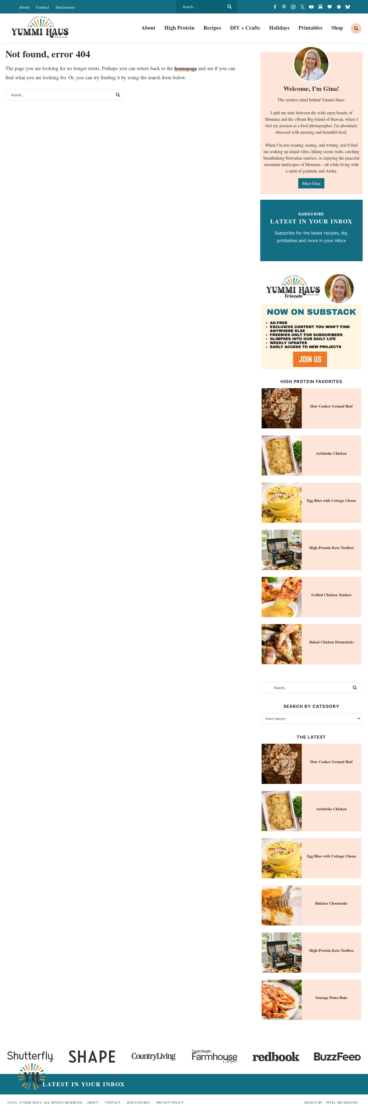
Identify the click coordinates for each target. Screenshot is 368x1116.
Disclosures (65, 7)
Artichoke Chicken (331, 453)
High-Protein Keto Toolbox (331, 547)
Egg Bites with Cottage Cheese (331, 500)
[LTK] (329, 7)
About (24, 7)
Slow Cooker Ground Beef (331, 406)
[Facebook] (275, 7)
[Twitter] (302, 7)
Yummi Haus (40, 27)
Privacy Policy (170, 1102)
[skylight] (339, 7)
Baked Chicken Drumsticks (331, 642)
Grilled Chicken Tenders (331, 595)
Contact (42, 7)
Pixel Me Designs (342, 1102)
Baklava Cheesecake (331, 903)
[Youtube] (311, 7)
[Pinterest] (284, 7)
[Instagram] (293, 7)
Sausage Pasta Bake (331, 997)
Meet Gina (311, 183)
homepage (185, 68)
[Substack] (321, 7)
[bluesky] (348, 7)
